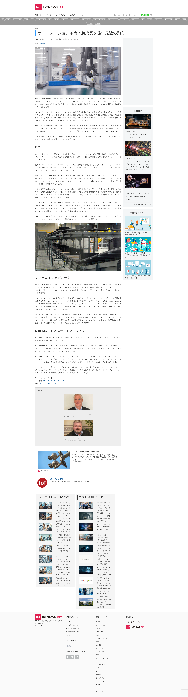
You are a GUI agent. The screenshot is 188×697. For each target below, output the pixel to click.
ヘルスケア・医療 (41, 19)
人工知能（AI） (125, 19)
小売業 (26, 19)
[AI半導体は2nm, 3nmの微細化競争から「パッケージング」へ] (138, 121)
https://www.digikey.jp (49, 384)
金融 (32, 19)
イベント (82, 15)
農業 (50, 19)
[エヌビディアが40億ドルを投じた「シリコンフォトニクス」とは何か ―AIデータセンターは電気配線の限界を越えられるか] (138, 148)
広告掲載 (117, 15)
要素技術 (149, 19)
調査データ (99, 691)
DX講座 (72, 15)
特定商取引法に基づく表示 (74, 632)
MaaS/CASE (99, 632)
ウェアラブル (168, 19)
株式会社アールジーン (51, 621)
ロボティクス (135, 19)
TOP (36, 39)
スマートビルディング (99, 19)
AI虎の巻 (48, 15)
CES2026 (97, 23)
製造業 (8, 19)
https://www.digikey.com (53, 381)
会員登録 (145, 15)
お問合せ (68, 635)
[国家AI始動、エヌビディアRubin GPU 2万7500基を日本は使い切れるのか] (138, 181)
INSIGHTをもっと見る (143, 204)
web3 (184, 19)
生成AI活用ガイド (61, 15)
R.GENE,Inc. (43, 625)
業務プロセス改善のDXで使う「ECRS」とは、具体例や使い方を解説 (137, 255)
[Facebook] (68, 657)
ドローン (177, 19)
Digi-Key (43, 43)
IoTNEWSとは (70, 622)
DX (3, 19)
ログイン (136, 15)
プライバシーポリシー (72, 628)
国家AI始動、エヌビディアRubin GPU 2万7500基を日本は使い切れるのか (137, 196)
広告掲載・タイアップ (72, 625)
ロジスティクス (17, 19)
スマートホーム (86, 19)
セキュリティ (158, 19)
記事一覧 (38, 15)
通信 (143, 19)
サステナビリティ (113, 19)
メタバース (65, 19)
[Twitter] (72, 657)
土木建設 (56, 19)
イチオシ (89, 23)
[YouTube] (77, 657)
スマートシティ (75, 19)
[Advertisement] (117, 7)
